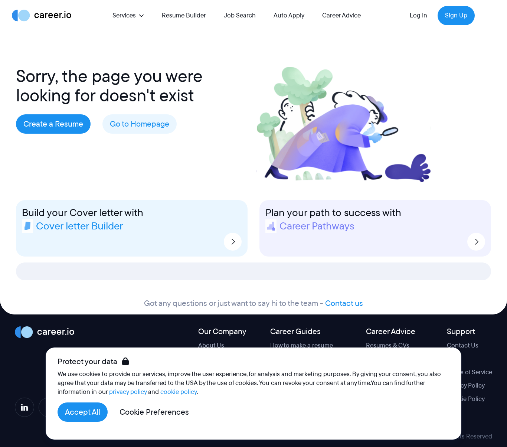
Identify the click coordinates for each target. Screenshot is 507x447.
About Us (211, 345)
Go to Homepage (139, 124)
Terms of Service (469, 372)
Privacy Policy (466, 385)
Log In (418, 15)
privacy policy (128, 392)
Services (124, 15)
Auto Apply (289, 15)
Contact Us (462, 345)
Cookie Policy (466, 399)
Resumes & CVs (387, 345)
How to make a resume (301, 345)
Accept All (82, 412)
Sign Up (456, 15)
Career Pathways (316, 226)
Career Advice (341, 15)
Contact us (344, 303)
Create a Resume (53, 124)
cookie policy (178, 392)
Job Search (240, 15)
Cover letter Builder (79, 226)
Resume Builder (184, 15)
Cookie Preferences (154, 412)
